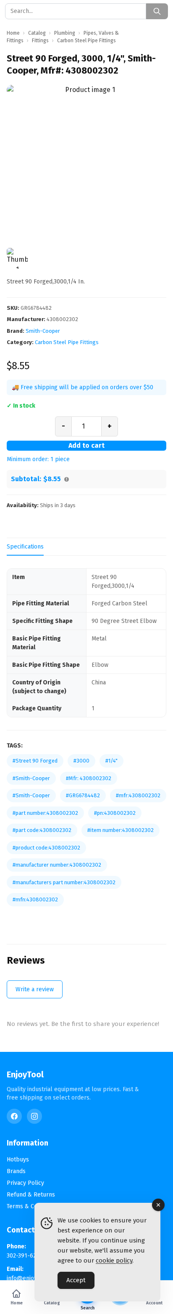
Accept (76, 1280)
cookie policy (114, 1260)
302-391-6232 (24, 1255)
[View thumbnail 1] (17, 258)
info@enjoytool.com (33, 1278)
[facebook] (14, 1116)
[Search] (157, 11)
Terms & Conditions (32, 1206)
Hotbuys (18, 1159)
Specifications (25, 546)
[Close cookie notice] (158, 1205)
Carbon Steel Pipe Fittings (67, 342)
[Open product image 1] (86, 164)
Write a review (35, 989)
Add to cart (86, 445)
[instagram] (34, 1116)
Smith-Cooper (43, 331)
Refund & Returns (31, 1194)
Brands (16, 1171)
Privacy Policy (25, 1182)
